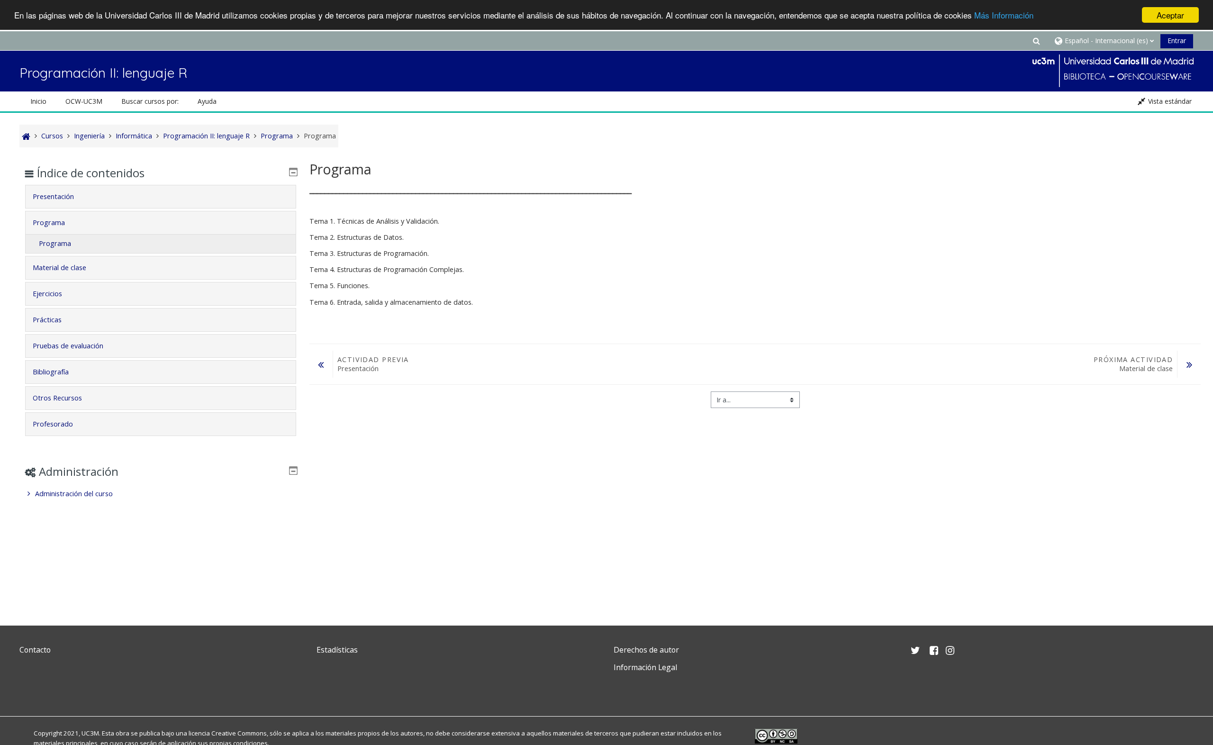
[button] (1036, 40)
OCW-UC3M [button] (83, 101)
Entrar (1177, 40)
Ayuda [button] (207, 101)
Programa (49, 222)
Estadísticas (337, 650)
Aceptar (1170, 15)
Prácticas (47, 319)
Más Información (1003, 15)
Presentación (53, 196)
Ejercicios (47, 293)
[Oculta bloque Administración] (293, 470)
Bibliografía (51, 371)
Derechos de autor (646, 650)
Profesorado (53, 423)
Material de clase (59, 267)
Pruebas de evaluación (68, 345)
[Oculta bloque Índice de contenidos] (293, 172)
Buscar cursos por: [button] (150, 101)
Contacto (35, 650)
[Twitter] (29, 689)
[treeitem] (160, 493)
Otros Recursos (57, 397)
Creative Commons (239, 733)
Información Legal (645, 667)
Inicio (38, 101)
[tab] (161, 196)
